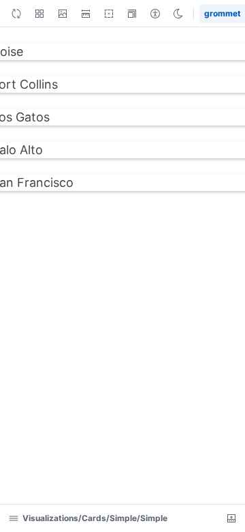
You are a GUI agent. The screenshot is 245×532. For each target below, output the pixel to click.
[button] (62, 13)
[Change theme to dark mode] (178, 13)
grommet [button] (222, 13)
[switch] (39, 13)
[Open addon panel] (231, 518)
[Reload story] (16, 13)
